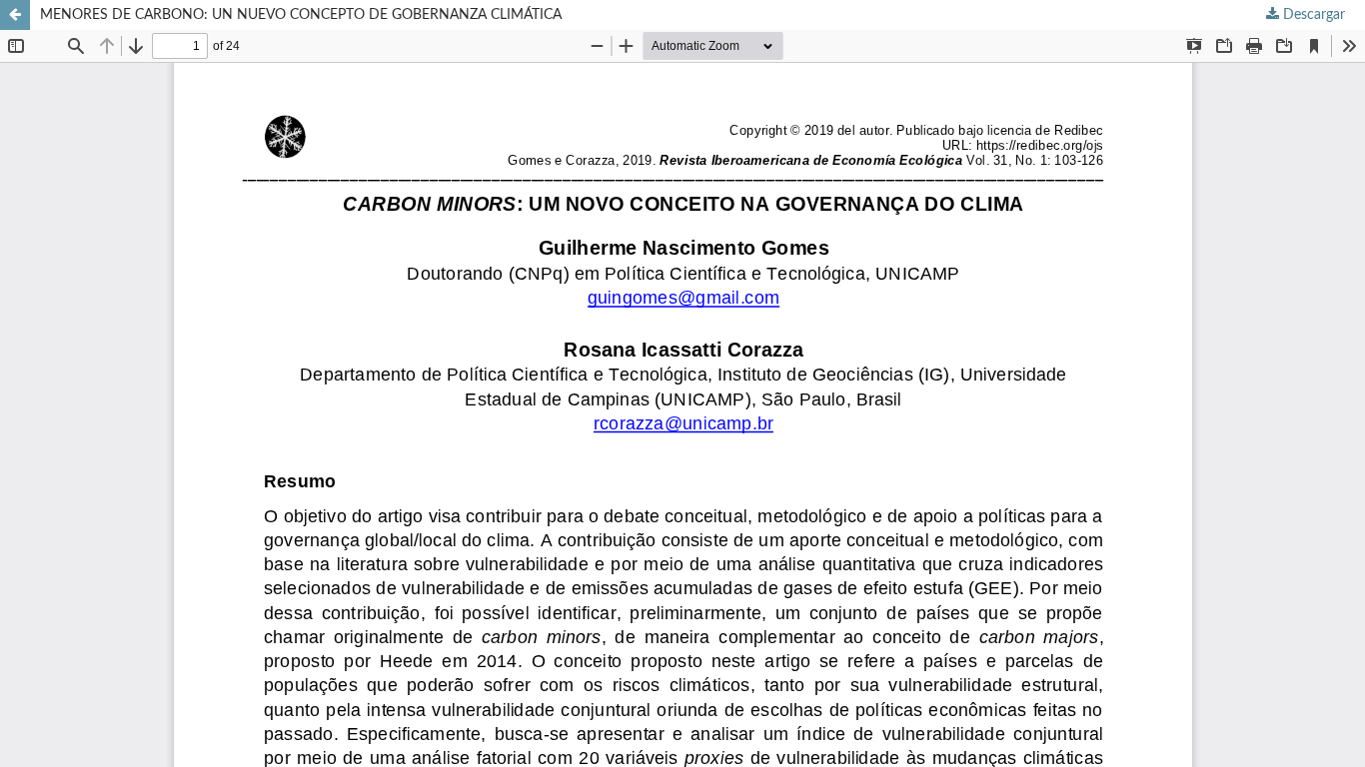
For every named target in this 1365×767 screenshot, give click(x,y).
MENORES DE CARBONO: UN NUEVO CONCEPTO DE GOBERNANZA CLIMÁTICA (301, 15)
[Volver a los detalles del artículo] (15, 15)
